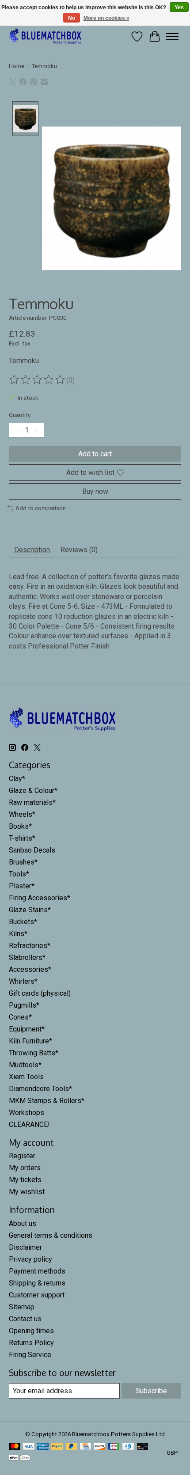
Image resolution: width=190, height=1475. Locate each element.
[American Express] (43, 1447)
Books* (20, 826)
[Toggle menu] (172, 37)
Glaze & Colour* (33, 790)
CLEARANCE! (29, 1124)
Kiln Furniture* (30, 1041)
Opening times (31, 1331)
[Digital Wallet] (19, 1458)
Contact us (25, 1319)
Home (16, 66)
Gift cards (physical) (40, 993)
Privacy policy (30, 1259)
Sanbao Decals (32, 850)
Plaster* (21, 886)
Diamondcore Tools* (40, 1088)
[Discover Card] (99, 1447)
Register (22, 1156)
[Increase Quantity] (36, 430)
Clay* (17, 778)
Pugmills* (24, 1005)
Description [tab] (32, 550)
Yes (179, 7)
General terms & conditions (50, 1235)
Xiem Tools (26, 1077)
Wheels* (22, 814)
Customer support (37, 1295)
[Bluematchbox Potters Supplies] (45, 36)
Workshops (26, 1112)
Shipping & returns (37, 1283)
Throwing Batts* (33, 1053)
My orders (25, 1168)
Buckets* (23, 922)
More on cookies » (106, 18)
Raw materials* (32, 802)
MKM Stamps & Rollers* (46, 1100)
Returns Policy (31, 1342)
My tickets (25, 1179)
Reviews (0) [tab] (79, 550)
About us (22, 1223)
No (71, 18)
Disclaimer (25, 1247)
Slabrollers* (27, 957)
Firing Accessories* (39, 898)
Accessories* (30, 969)
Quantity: (20, 415)
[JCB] (114, 1447)
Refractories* (29, 945)
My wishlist (27, 1191)
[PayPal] (57, 1447)
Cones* (20, 1017)
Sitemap (21, 1307)
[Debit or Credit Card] (142, 1447)
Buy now (95, 491)
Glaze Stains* (30, 910)
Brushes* (23, 862)
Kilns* (18, 933)
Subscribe (151, 1391)
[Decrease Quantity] (17, 430)
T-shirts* (22, 838)
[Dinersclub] (128, 1447)
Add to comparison (40, 508)
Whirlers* (23, 981)
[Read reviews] (37, 380)
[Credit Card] (85, 1447)
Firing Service (30, 1354)
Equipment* (27, 1029)
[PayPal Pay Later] (71, 1447)
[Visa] (28, 1447)
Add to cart (95, 454)
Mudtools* (25, 1065)
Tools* (19, 874)
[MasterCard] (14, 1447)
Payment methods (37, 1271)
